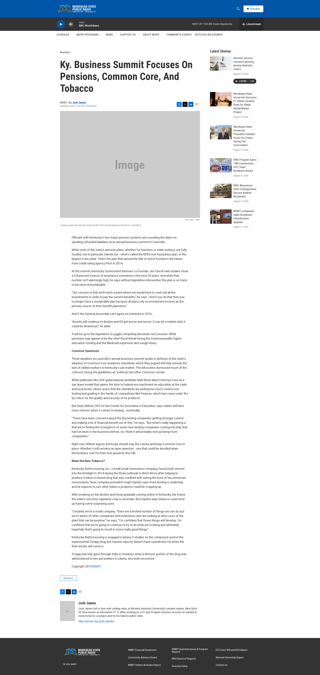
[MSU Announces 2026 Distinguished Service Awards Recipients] (221, 191)
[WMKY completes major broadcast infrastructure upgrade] (221, 216)
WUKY (96, 566)
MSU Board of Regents (184, 658)
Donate (255, 9)
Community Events (179, 34)
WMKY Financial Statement (142, 650)
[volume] (71, 24)
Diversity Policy (180, 666)
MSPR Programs (88, 34)
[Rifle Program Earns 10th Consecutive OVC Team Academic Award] (221, 165)
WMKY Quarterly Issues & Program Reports (190, 650)
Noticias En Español (209, 34)
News (109, 34)
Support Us (128, 34)
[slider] (76, 24)
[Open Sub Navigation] (72, 34)
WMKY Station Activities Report (144, 665)
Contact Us (221, 665)
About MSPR (151, 34)
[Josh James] (67, 611)
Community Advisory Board (142, 657)
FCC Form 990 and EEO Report (232, 650)
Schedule (63, 34)
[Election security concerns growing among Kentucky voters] (221, 63)
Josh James (79, 102)
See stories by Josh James (96, 621)
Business (65, 52)
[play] (61, 24)
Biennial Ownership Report (230, 657)
